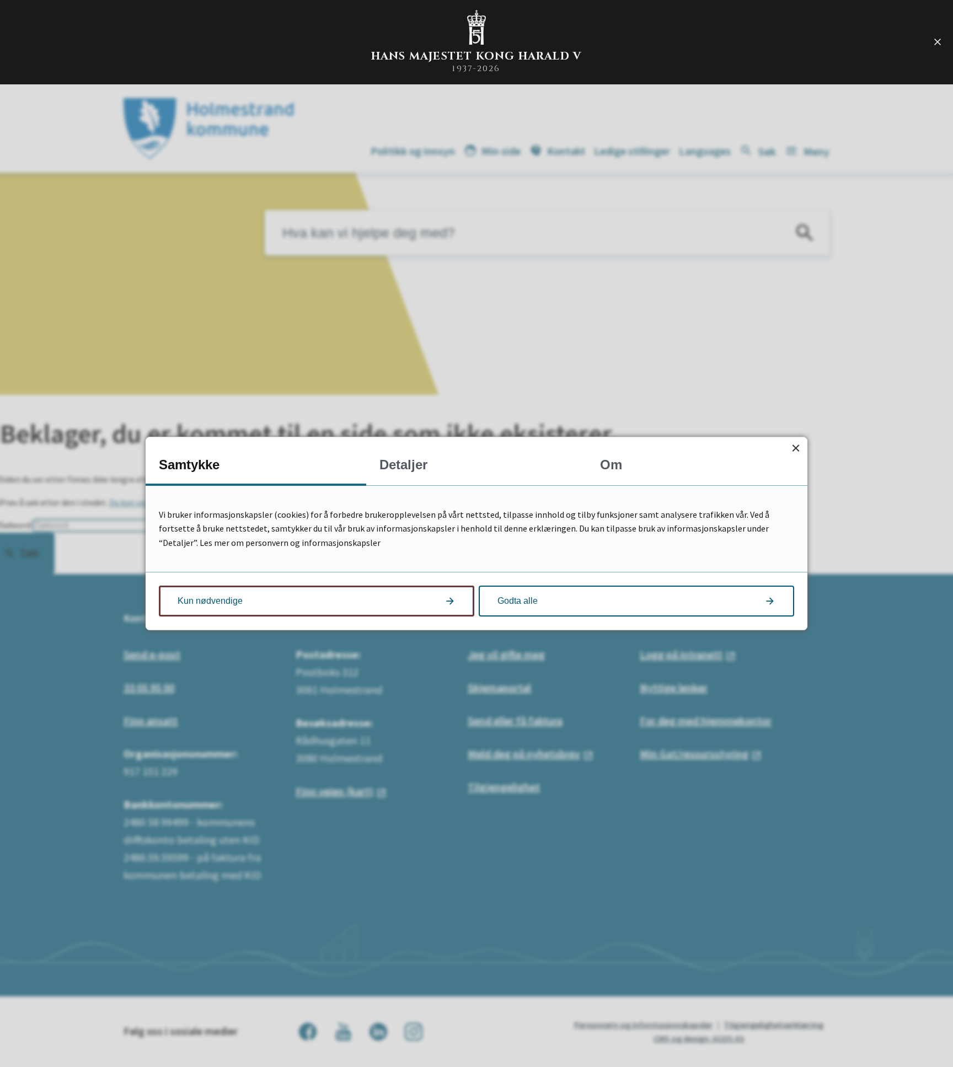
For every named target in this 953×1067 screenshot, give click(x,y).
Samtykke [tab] (189, 464)
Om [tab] (611, 464)
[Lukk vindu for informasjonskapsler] (795, 448)
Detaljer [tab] (403, 464)
